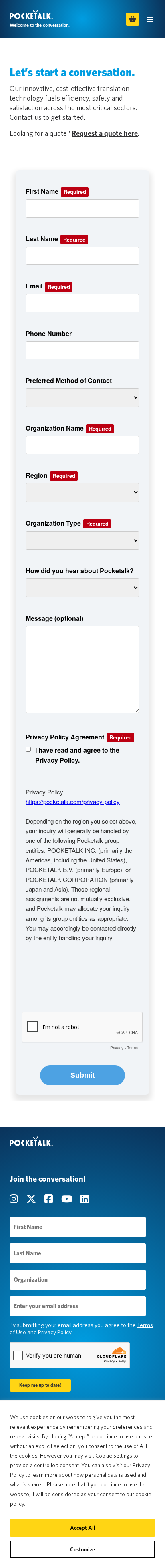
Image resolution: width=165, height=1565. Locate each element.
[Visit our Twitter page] (32, 1199)
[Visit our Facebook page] (49, 1199)
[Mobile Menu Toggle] (149, 19)
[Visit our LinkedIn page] (84, 1199)
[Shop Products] (132, 19)
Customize (82, 1549)
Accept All (82, 1528)
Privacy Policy (55, 1332)
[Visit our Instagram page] (15, 1199)
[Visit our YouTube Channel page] (67, 1199)
